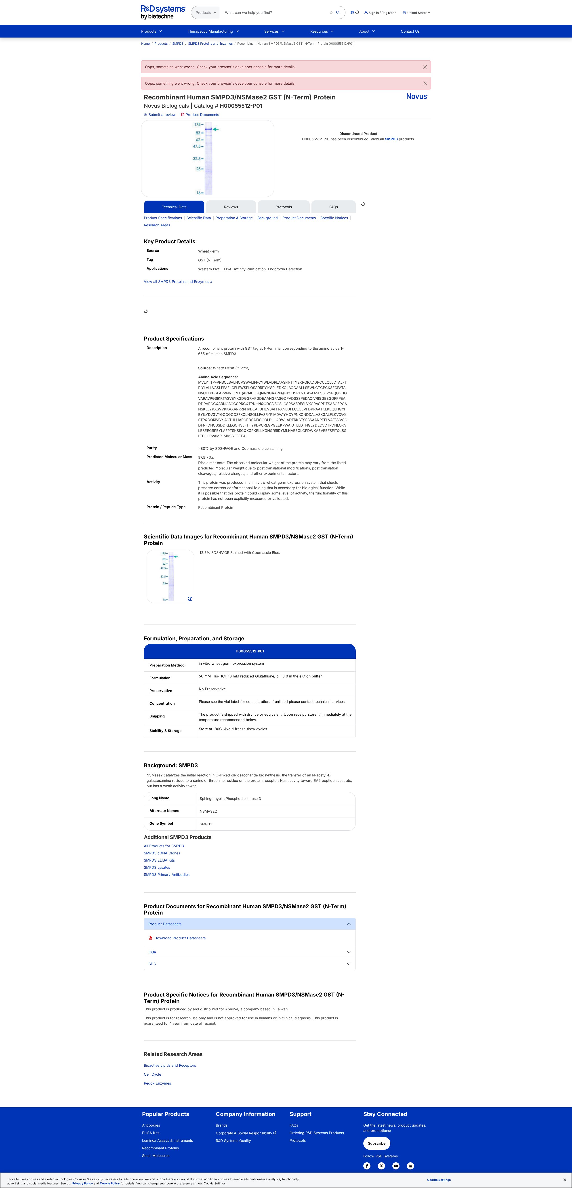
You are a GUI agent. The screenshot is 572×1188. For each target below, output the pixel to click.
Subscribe (377, 1143)
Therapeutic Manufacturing (210, 31)
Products (148, 31)
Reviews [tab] (231, 207)
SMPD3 (177, 43)
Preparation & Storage (234, 218)
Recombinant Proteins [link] (160, 1148)
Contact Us (410, 31)
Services (271, 31)
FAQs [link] (294, 1125)
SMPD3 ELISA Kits (159, 860)
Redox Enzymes (157, 1083)
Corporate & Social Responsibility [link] (244, 1133)
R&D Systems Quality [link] (233, 1140)
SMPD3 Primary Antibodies (166, 874)
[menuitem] (145, 43)
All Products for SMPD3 (164, 846)
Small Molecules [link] (155, 1155)
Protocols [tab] (284, 207)
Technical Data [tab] (174, 207)
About (364, 31)
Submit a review (161, 114)
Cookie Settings (439, 1180)
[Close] (425, 67)
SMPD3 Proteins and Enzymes (210, 43)
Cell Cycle (152, 1074)
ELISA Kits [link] (150, 1133)
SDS (152, 964)
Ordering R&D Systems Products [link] (317, 1133)
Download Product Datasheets (180, 938)
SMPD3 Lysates (157, 867)
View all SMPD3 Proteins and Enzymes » (178, 281)
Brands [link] (221, 1125)
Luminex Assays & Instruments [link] (167, 1140)
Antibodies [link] (151, 1125)
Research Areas (157, 225)
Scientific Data (199, 218)
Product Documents (202, 114)
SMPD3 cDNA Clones (162, 853)
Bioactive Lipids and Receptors (170, 1065)
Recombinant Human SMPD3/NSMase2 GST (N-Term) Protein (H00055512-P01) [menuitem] (296, 43)
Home (145, 43)
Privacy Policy (82, 1183)
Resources (319, 31)
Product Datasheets (165, 924)
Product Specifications (163, 218)
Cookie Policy (110, 1183)
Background (267, 218)
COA (152, 952)
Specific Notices (334, 218)
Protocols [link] (298, 1140)
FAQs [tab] (333, 207)
